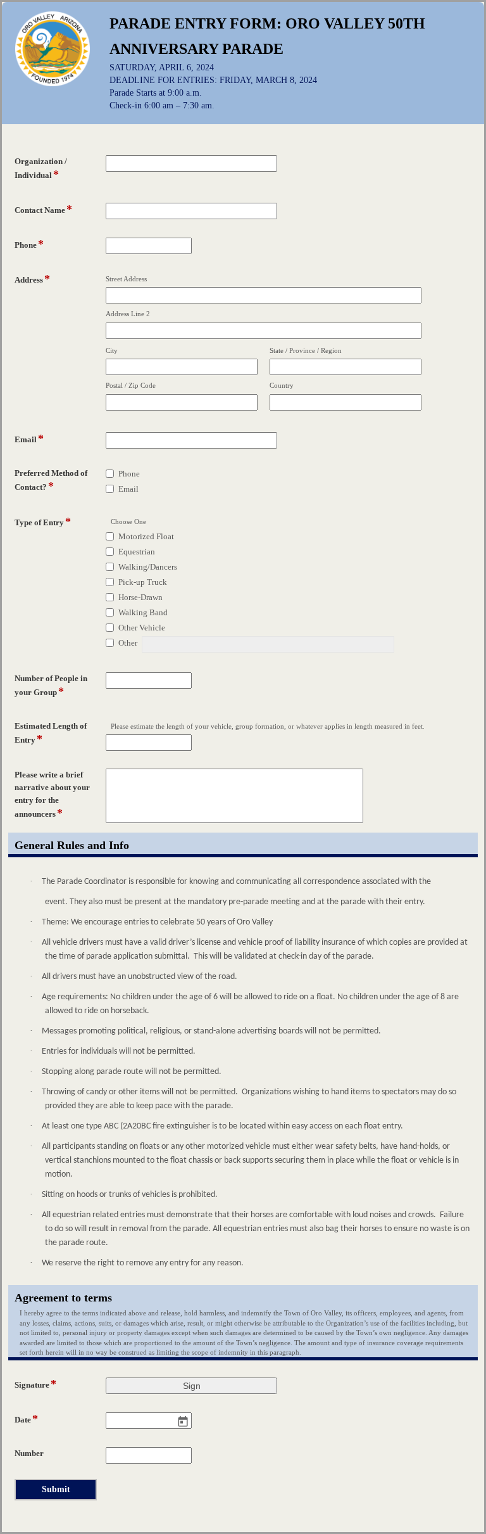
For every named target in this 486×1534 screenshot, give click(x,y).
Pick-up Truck (142, 582)
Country (282, 385)
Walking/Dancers (147, 567)
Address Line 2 (128, 313)
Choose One (128, 521)
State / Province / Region (306, 350)
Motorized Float (146, 536)
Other (127, 643)
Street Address (126, 279)
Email (128, 489)
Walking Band (143, 612)
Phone (129, 473)
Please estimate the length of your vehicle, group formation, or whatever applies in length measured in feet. (268, 726)
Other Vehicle (141, 627)
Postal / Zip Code (131, 385)
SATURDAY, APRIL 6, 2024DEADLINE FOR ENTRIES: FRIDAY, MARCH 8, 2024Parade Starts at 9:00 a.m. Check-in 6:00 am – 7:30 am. (213, 86)
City (112, 350)
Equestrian (136, 551)
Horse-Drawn (140, 597)
